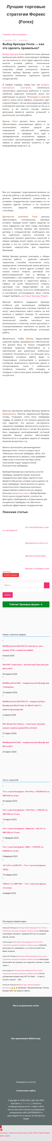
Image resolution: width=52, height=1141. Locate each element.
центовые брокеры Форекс (34, 295)
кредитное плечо (21, 493)
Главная (6, 34)
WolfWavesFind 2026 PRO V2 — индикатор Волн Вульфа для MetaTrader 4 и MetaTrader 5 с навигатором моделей (24, 705)
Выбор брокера (10, 54)
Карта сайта (38, 1106)
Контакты (15, 1103)
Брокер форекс (19, 34)
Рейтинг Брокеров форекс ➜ (26, 604)
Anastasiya (23, 40)
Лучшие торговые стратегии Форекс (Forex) (26, 14)
